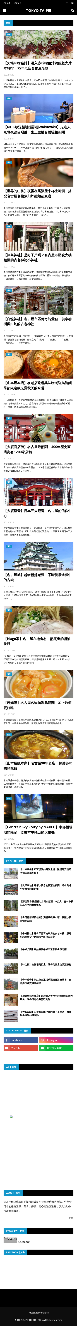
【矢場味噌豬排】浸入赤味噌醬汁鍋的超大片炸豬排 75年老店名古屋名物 (38, 66)
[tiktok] (21, 1056)
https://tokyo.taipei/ (39, 1312)
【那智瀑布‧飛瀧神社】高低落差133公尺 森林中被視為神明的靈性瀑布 (46, 903)
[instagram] (71, 3)
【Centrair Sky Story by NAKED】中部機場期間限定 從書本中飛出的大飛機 (38, 830)
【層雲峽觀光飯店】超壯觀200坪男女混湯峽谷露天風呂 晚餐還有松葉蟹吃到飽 (46, 997)
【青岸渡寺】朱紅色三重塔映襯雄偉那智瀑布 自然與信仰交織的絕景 (45, 981)
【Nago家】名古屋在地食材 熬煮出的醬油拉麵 (37, 641)
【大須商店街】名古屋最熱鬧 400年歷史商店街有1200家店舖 (37, 449)
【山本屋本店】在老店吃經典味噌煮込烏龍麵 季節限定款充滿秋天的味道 (38, 385)
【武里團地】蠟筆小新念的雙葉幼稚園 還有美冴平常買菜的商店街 (45, 887)
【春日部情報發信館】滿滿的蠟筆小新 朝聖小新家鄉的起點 (45, 919)
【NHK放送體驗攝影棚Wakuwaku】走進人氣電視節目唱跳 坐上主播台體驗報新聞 (37, 129)
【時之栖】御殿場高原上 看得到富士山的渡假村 (45, 964)
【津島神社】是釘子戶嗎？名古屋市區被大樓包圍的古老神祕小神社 (38, 257)
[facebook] (67, 3)
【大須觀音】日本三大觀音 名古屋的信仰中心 (38, 513)
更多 (70, 1218)
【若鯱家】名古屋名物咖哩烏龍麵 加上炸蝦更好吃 (38, 705)
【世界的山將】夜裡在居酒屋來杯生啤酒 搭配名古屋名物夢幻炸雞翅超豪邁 (38, 193)
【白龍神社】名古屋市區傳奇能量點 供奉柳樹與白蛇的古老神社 (38, 321)
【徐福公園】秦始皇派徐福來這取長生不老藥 (43, 949)
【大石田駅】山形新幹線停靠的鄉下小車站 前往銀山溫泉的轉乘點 (45, 1013)
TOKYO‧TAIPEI (38, 10)
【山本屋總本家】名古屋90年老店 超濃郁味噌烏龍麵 (38, 766)
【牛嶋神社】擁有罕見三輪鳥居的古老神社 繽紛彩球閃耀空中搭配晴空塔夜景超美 (45, 935)
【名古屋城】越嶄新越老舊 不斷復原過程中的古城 (38, 577)
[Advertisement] (40, 1096)
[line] (56, 1048)
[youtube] (21, 1048)
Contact (17, 2)
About (7, 2)
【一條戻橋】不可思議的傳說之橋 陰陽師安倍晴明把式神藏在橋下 (45, 871)
